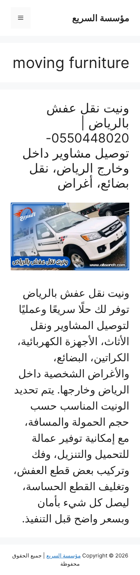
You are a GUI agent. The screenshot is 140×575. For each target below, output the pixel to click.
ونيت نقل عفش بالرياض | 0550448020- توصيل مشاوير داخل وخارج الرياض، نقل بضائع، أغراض (75, 145)
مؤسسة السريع (100, 18)
